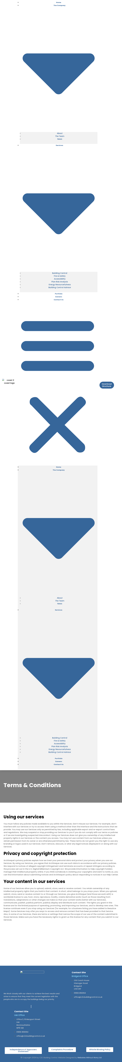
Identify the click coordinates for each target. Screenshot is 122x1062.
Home (58, 467)
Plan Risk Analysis (59, 281)
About (60, 133)
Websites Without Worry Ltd (89, 1057)
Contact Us (59, 300)
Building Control (59, 273)
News (59, 139)
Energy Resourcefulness (60, 284)
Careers (58, 761)
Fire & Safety (60, 276)
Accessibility (60, 279)
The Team (59, 136)
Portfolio (58, 758)
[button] (57, 385)
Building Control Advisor (59, 287)
